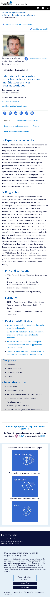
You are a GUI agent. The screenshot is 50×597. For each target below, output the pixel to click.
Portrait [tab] (7, 120)
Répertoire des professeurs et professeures (19, 15)
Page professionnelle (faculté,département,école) (5, 113)
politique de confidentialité (22, 592)
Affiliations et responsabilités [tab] (26, 120)
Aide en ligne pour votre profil (21, 426)
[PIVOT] (25, 511)
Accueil (4, 12)
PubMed (10, 113)
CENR (42, 436)
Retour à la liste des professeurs (19, 24)
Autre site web (32, 113)
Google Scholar (26, 113)
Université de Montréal (6, 3)
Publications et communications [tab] (16, 131)
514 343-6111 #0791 (11, 101)
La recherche (21, 4)
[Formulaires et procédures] (25, 486)
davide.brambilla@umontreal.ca (14, 106)
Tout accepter (25, 587)
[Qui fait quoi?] (25, 460)
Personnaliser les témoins (26, 578)
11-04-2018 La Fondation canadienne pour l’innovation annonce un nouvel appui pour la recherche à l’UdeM (24, 344)
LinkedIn (16, 113)
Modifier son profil (40, 29)
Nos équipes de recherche (18, 12)
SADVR (21, 436)
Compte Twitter (21, 113)
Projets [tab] (36, 126)
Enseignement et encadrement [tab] (16, 126)
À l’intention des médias (38, 59)
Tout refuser (25, 583)
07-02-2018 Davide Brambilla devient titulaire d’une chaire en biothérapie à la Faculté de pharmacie (25, 335)
